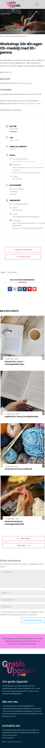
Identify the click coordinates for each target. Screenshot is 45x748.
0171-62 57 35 (17, 179)
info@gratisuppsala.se (14, 742)
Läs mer (13, 149)
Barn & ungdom (18, 189)
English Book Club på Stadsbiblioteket (21, 416)
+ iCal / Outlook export (23, 257)
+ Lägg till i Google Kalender (23, 250)
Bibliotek (15, 191)
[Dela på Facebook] (10, 289)
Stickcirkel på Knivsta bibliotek (18, 469)
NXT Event (21, 545)
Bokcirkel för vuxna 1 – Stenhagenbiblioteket (15, 362)
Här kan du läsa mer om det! (30, 103)
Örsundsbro (12, 272)
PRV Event (25, 538)
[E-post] (34, 289)
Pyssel (14, 194)
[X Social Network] (15, 289)
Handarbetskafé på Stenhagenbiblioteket (14, 522)
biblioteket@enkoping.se (23, 83)
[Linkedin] (20, 289)
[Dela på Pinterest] (29, 289)
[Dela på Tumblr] (24, 289)
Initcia (32, 688)
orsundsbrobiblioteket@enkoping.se (26, 217)
